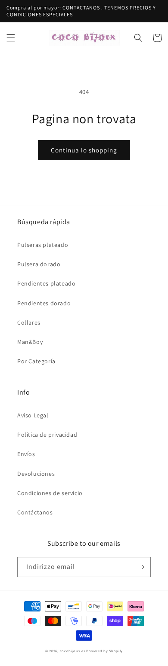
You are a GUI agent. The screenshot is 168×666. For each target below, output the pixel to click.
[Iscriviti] (140, 567)
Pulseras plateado (42, 245)
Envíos (26, 454)
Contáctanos (35, 512)
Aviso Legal (33, 415)
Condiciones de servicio (50, 493)
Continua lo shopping (84, 150)
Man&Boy (30, 342)
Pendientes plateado (46, 283)
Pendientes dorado (44, 303)
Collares (28, 322)
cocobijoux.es (72, 650)
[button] (10, 37)
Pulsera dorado (38, 264)
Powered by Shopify (104, 650)
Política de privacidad (47, 434)
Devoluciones (36, 473)
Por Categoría (36, 361)
